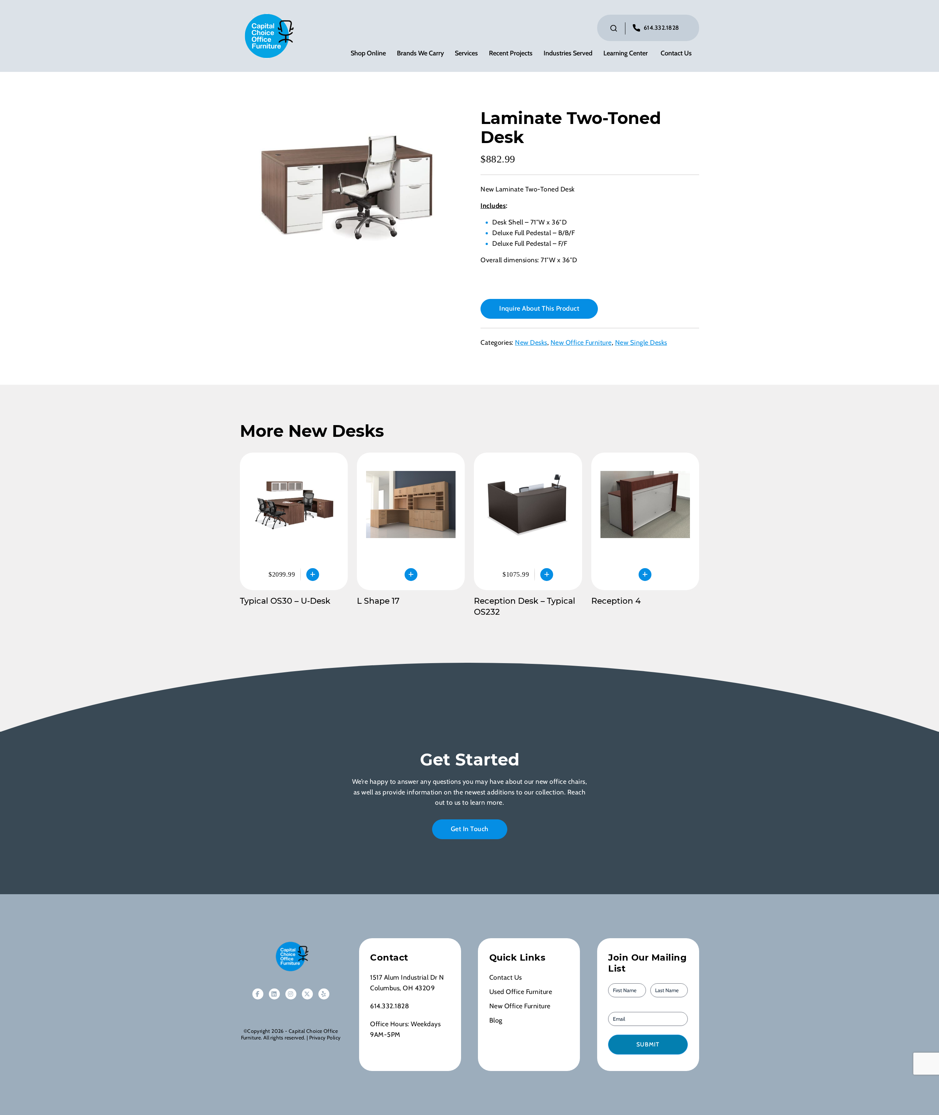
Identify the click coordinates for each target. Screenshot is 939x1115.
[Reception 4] (645, 521)
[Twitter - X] (307, 993)
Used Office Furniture (520, 992)
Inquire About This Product (539, 308)
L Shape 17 (378, 601)
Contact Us (676, 53)
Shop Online (368, 53)
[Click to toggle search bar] (613, 28)
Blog (496, 1020)
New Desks (531, 343)
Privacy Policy (324, 1037)
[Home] (291, 956)
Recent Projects (511, 53)
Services (466, 53)
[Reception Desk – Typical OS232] (528, 521)
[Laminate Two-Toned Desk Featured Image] (349, 191)
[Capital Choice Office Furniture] (267, 35)
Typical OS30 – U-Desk (285, 601)
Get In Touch (470, 829)
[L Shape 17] (411, 521)
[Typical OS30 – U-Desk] (294, 521)
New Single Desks (641, 343)
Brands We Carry (420, 53)
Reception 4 (616, 601)
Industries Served (568, 53)
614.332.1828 (661, 27)
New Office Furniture (581, 343)
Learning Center (625, 53)
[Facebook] (257, 993)
